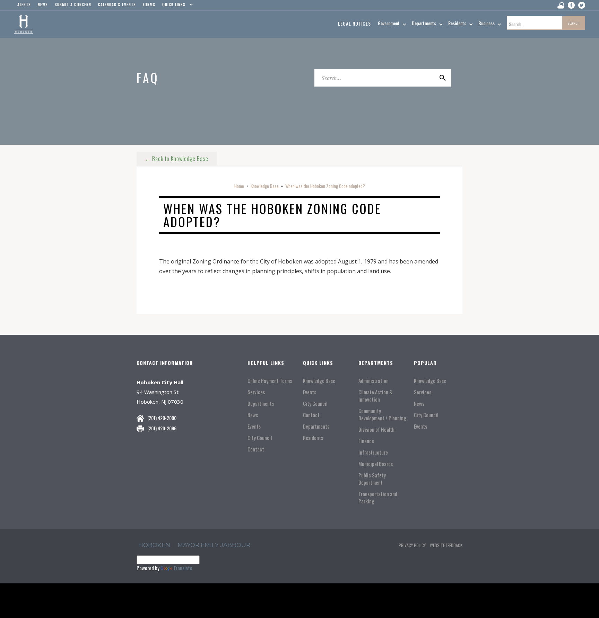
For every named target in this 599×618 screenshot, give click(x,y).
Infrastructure (373, 452)
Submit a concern (73, 4)
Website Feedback (446, 545)
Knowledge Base (265, 185)
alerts (24, 4)
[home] (23, 24)
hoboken (154, 544)
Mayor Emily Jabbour (213, 544)
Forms (149, 4)
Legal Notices (354, 23)
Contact (256, 449)
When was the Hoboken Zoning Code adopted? (325, 185)
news (43, 4)
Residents (313, 437)
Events (254, 426)
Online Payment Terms (270, 380)
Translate (182, 568)
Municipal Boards (375, 463)
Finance (366, 441)
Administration (373, 380)
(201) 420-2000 (161, 417)
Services (256, 392)
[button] (176, 6)
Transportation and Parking (377, 497)
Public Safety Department (372, 479)
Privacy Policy (412, 545)
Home (239, 185)
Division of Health (376, 429)
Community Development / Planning (382, 414)
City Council (260, 437)
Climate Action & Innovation (375, 395)
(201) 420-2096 (161, 428)
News (253, 415)
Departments (261, 403)
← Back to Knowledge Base (176, 158)
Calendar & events (117, 4)
